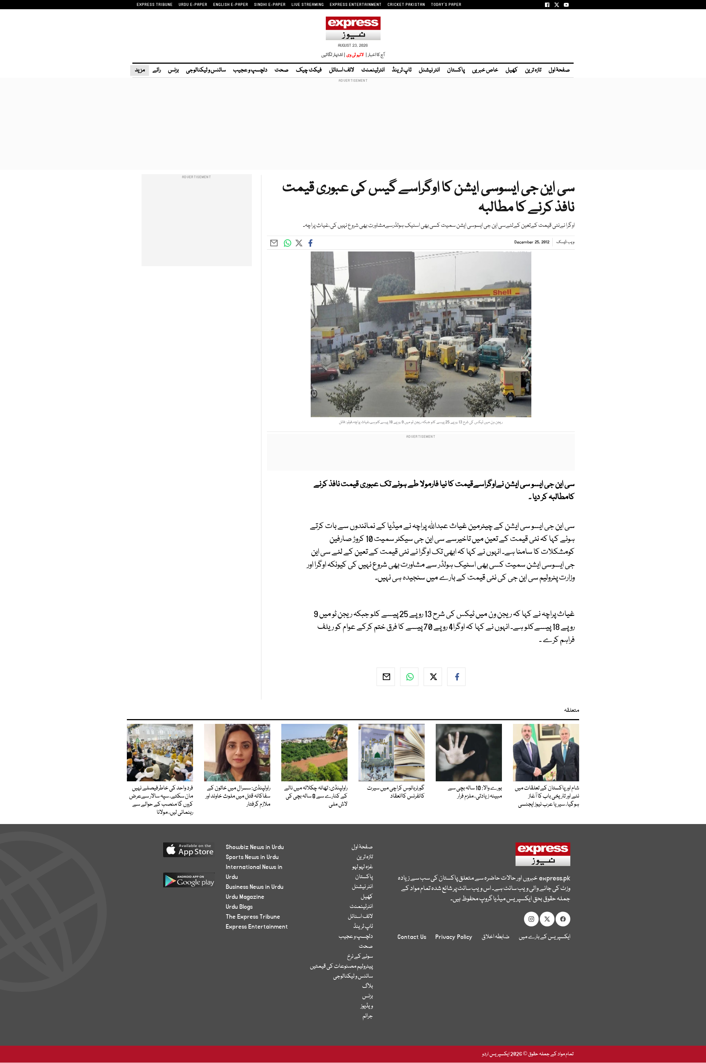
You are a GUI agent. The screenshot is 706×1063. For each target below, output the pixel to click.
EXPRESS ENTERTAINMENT (356, 5)
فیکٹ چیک (309, 70)
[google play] (175, 883)
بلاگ (367, 986)
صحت (282, 70)
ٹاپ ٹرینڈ (401, 70)
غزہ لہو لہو (362, 867)
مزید (139, 70)
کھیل (512, 70)
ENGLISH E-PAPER (230, 5)
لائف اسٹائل (341, 70)
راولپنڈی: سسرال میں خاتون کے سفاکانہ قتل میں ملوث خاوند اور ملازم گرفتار (238, 796)
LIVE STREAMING (308, 5)
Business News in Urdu (255, 887)
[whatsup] (409, 677)
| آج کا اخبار (374, 55)
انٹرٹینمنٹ (373, 70)
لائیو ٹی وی (355, 55)
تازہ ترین (533, 70)
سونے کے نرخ (360, 956)
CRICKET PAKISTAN (406, 5)
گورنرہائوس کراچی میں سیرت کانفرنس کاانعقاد (396, 792)
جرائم (368, 1016)
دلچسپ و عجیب (250, 70)
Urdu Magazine (245, 897)
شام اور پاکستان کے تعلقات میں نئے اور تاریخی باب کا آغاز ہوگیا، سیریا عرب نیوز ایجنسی (547, 796)
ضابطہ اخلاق (496, 937)
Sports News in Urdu (252, 857)
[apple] (175, 852)
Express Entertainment (257, 926)
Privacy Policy (454, 937)
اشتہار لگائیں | (333, 55)
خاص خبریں (485, 70)
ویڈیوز (367, 1006)
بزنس (173, 70)
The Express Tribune (253, 916)
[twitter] (433, 677)
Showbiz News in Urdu (255, 847)
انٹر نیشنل (429, 70)
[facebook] (456, 677)
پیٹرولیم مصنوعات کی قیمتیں (341, 966)
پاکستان (456, 70)
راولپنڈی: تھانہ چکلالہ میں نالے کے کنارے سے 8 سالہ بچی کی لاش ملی (315, 796)
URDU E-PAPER (193, 5)
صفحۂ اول (559, 70)
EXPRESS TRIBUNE (155, 5)
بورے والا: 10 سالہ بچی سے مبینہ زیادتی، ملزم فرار (475, 792)
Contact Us (411, 937)
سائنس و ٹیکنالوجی (206, 70)
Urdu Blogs (239, 906)
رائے (157, 70)
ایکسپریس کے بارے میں (544, 937)
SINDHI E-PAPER (270, 5)
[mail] (386, 677)
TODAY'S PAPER (446, 5)
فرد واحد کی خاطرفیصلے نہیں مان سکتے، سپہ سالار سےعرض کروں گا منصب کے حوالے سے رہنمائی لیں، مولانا (161, 800)
